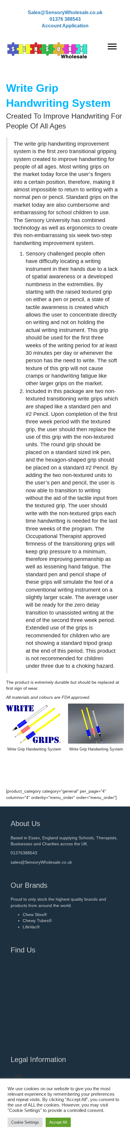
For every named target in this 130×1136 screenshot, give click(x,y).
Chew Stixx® (35, 914)
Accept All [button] (58, 1122)
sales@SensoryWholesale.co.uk (41, 862)
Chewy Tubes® (37, 920)
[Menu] (112, 47)
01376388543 (24, 852)
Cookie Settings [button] (25, 1122)
